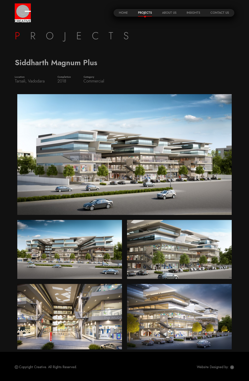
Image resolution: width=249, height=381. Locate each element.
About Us (169, 12)
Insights (193, 12)
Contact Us (219, 12)
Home (123, 12)
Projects (145, 12)
